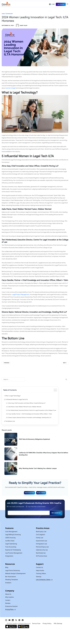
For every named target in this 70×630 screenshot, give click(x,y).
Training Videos (41, 573)
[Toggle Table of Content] (54, 390)
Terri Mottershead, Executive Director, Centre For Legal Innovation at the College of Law (32, 410)
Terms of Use (36, 623)
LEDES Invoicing (10, 538)
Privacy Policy (47, 623)
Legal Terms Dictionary (12, 570)
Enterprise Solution (11, 606)
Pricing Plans (10, 609)
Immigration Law (41, 544)
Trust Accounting (10, 547)
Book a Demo (41, 493)
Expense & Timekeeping (13, 550)
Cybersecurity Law (42, 550)
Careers (7, 600)
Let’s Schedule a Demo (44, 580)
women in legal (10, 88)
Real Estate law (41, 553)
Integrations (9, 556)
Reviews (7, 603)
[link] (21, 25)
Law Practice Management (13, 553)
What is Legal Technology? (12, 396)
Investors (8, 583)
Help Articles (40, 570)
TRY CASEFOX (56, 513)
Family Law (39, 538)
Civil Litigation (40, 534)
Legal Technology (7, 13)
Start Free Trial (29, 493)
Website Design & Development (15, 573)
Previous (6, 362)
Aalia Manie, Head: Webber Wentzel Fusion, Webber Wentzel (24, 407)
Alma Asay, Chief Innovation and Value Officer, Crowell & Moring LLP (26, 403)
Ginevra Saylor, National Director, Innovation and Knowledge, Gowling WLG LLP (29, 417)
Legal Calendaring (11, 544)
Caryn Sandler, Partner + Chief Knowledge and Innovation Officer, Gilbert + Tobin (30, 414)
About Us (8, 594)
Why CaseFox (9, 597)
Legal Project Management (20, 294)
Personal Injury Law (42, 547)
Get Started (61, 4)
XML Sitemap (58, 623)
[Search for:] (13, 379)
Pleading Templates (11, 580)
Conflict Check (9, 541)
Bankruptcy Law (41, 531)
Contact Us (39, 567)
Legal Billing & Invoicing (13, 534)
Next (64, 362)
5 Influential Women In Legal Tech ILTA (16, 399)
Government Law (41, 541)
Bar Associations (10, 577)
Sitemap (38, 577)
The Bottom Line (10, 421)
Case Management (11, 531)
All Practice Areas (41, 556)
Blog (6, 567)
